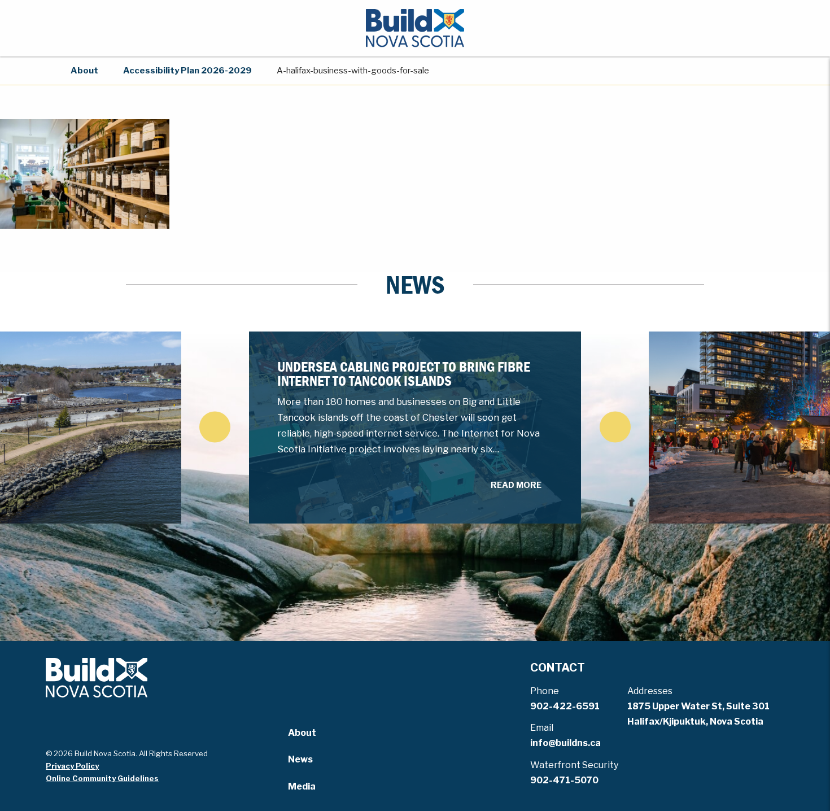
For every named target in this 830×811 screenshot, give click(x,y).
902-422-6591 (565, 706)
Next (615, 426)
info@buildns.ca (565, 743)
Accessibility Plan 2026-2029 (187, 71)
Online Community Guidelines (102, 778)
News (300, 759)
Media (302, 786)
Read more (516, 485)
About (84, 71)
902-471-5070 (564, 780)
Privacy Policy (72, 765)
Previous (214, 426)
